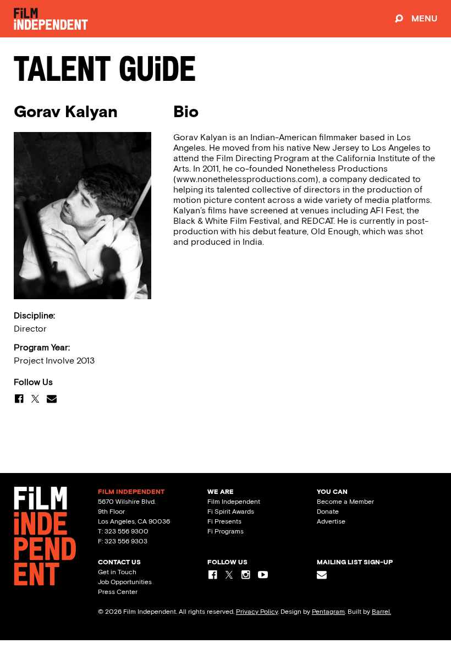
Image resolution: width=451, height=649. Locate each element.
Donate (328, 511)
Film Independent (233, 501)
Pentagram (328, 611)
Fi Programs (225, 531)
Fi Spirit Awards (230, 511)
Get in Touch (117, 572)
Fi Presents (224, 521)
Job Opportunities (125, 582)
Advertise (331, 521)
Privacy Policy (257, 611)
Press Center (118, 592)
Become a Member (345, 501)
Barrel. (381, 611)
